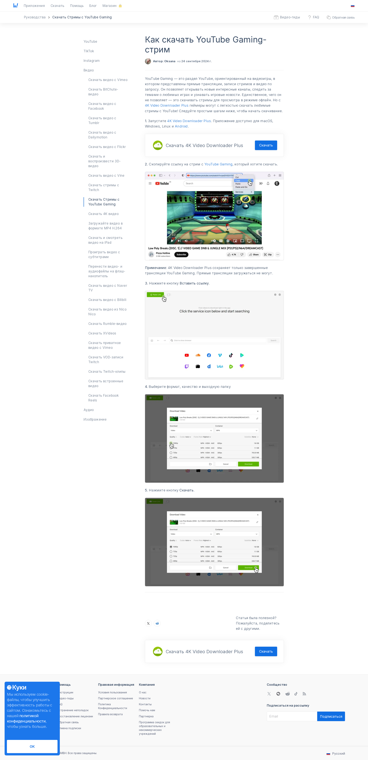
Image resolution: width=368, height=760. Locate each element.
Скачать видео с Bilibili (107, 300)
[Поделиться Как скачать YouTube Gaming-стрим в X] (148, 623)
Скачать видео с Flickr (107, 147)
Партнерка (146, 716)
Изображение (95, 419)
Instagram (92, 61)
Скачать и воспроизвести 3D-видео (104, 161)
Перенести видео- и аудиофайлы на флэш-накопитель (106, 271)
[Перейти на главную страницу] (15, 5)
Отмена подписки (69, 728)
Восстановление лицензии (75, 716)
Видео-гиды (65, 698)
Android (181, 126)
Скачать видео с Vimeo (107, 80)
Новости (144, 698)
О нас (142, 692)
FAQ (59, 704)
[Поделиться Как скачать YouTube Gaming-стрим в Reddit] (157, 623)
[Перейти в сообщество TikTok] (296, 693)
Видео (89, 70)
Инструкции (65, 692)
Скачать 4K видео (103, 214)
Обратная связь (68, 722)
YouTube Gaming (218, 164)
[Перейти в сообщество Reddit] (287, 693)
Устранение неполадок (73, 710)
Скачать (266, 145)
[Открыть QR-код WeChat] (278, 694)
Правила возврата (110, 714)
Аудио (89, 410)
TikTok (89, 51)
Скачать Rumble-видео (107, 324)
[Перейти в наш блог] (304, 693)
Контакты (145, 704)
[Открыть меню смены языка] (353, 6)
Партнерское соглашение (115, 698)
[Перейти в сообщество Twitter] (269, 693)
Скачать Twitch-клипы (107, 371)
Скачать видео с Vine (106, 175)
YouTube (90, 41)
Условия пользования (112, 692)
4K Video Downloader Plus (167, 105)
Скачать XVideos (102, 333)
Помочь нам (147, 710)
